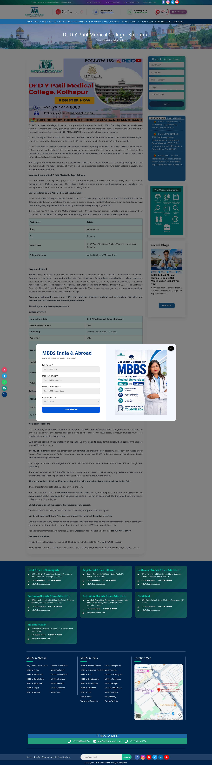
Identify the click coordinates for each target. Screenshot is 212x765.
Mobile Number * (50, 375)
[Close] (171, 348)
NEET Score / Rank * (51, 386)
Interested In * (49, 397)
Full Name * (47, 365)
